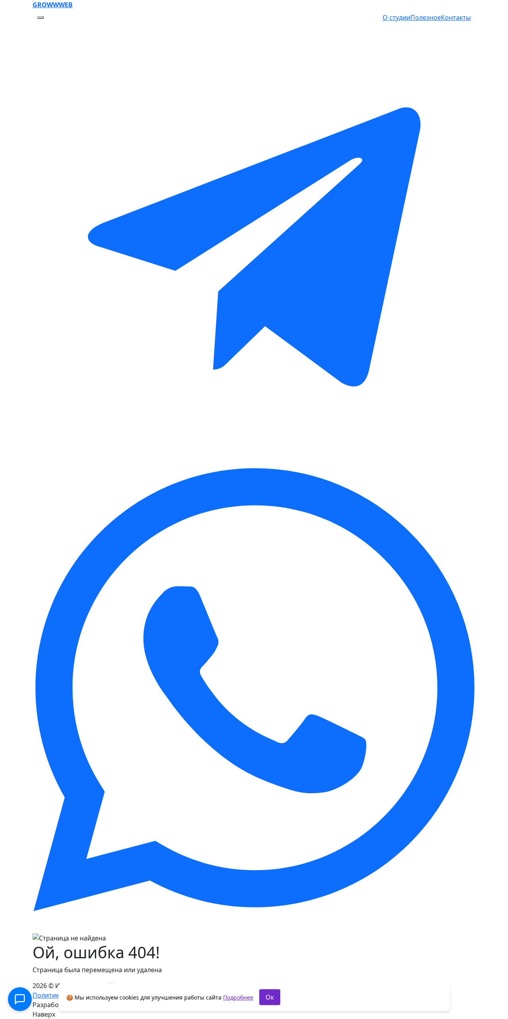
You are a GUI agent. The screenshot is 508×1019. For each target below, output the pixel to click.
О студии (396, 17)
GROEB (53, 4)
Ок (270, 997)
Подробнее (238, 997)
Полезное (425, 17)
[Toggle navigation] (40, 17)
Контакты (456, 17)
